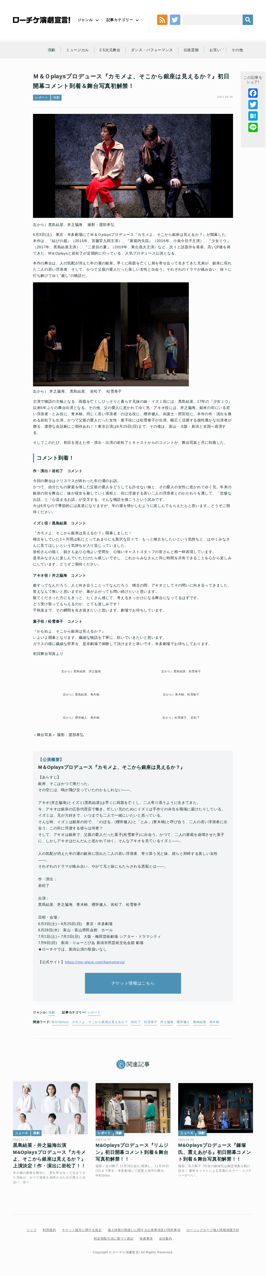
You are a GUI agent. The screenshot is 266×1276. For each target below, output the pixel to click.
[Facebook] (253, 93)
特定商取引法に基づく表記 (113, 1238)
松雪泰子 (150, 1022)
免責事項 (146, 1238)
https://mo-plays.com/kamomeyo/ (95, 962)
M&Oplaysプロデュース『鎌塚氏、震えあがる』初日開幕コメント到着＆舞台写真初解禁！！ (214, 1152)
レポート (41, 97)
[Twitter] (253, 104)
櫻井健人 (183, 1022)
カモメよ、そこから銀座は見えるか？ (100, 1022)
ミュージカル (77, 50)
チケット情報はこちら (133, 983)
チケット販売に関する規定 (82, 1230)
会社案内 (165, 1238)
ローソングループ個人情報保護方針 (213, 1230)
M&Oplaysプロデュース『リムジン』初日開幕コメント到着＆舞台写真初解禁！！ (132, 1152)
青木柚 (214, 1022)
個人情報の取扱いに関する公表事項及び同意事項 (144, 1230)
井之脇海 (167, 1022)
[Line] (253, 127)
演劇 (51, 50)
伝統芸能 (191, 50)
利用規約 (49, 1230)
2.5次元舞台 (110, 50)
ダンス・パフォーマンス (152, 50)
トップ (32, 1230)
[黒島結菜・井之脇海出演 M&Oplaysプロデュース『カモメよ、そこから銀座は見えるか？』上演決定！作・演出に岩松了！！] (50, 1108)
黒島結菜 (199, 1022)
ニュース (21, 1133)
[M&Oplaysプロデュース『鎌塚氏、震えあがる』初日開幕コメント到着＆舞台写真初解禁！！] (215, 1108)
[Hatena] (253, 116)
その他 (237, 50)
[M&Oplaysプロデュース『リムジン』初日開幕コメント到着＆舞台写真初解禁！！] (133, 1108)
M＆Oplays (60, 1022)
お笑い (215, 50)
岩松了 (136, 1022)
